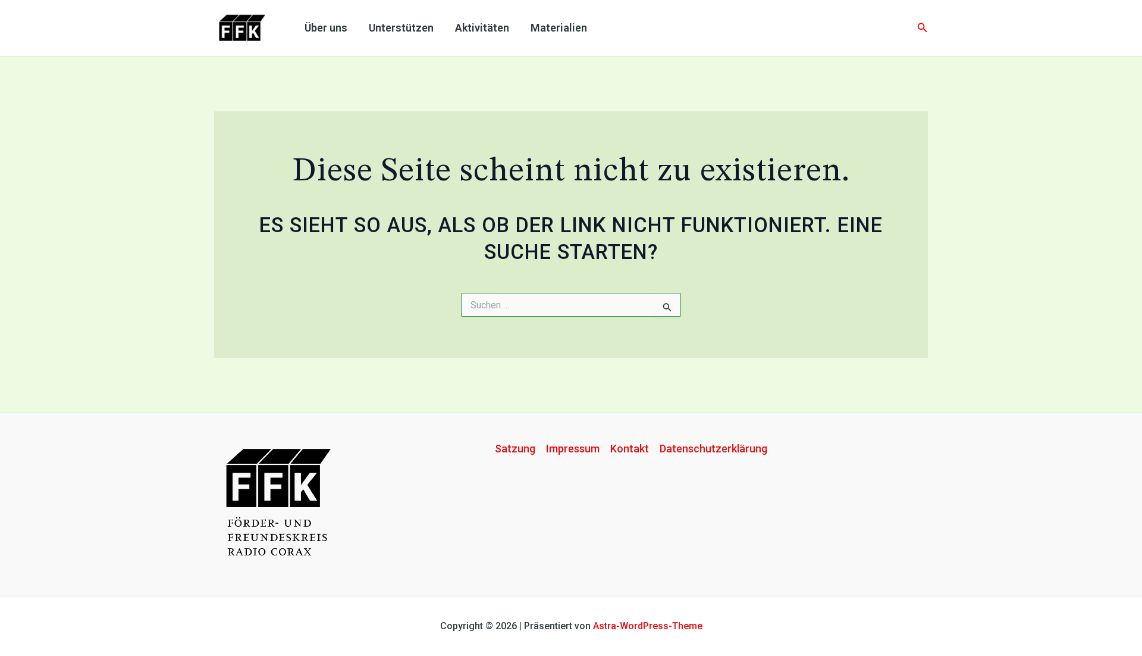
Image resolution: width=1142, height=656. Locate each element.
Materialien (559, 27)
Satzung (515, 448)
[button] (922, 27)
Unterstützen (401, 27)
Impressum (573, 448)
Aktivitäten (482, 27)
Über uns (326, 27)
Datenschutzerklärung (713, 448)
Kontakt (629, 448)
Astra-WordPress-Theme (647, 626)
